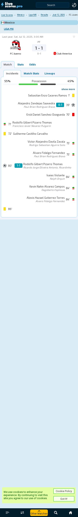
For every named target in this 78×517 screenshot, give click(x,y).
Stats (20, 64)
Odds (32, 64)
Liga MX (9, 29)
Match (8, 64)
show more (68, 89)
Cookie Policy (64, 491)
